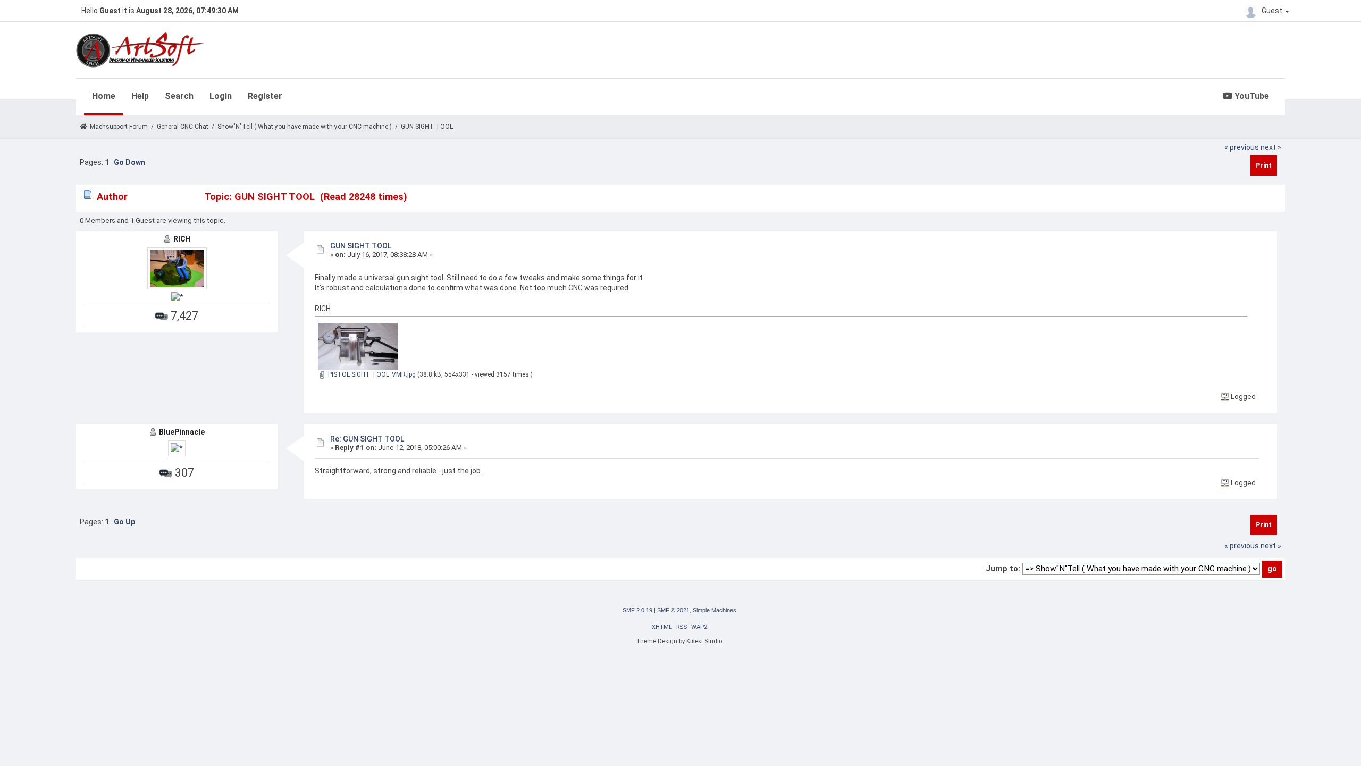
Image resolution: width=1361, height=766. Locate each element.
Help (140, 96)
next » (1271, 147)
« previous (1241, 147)
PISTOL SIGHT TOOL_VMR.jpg (371, 374)
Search (179, 96)
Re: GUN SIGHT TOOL (367, 439)
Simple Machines (714, 610)
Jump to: (1003, 568)
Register (265, 96)
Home (103, 96)
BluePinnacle (182, 432)
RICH (182, 239)
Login (220, 96)
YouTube (1250, 96)
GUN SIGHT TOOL (360, 246)
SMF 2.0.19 (637, 610)
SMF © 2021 (673, 610)
